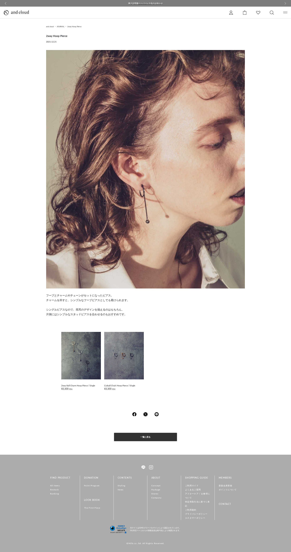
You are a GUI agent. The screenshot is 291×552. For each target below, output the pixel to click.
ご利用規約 (190, 510)
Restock (54, 490)
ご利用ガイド (192, 486)
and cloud (50, 26)
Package (155, 490)
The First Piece (92, 508)
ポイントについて (228, 490)
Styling (121, 486)
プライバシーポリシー (196, 514)
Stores (154, 494)
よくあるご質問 (193, 490)
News (120, 490)
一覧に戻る (145, 437)
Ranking (54, 494)
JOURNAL (60, 26)
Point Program (92, 486)
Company (156, 498)
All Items (55, 486)
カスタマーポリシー (195, 518)
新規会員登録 (225, 486)
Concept (155, 486)
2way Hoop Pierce (74, 26)
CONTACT (225, 504)
